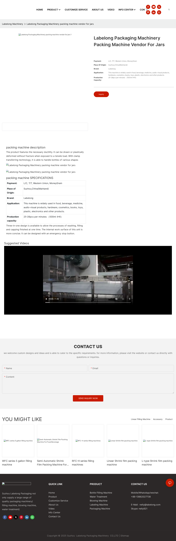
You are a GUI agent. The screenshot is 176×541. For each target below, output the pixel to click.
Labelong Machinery (12, 24)
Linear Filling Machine (140, 419)
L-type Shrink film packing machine (157, 462)
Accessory (158, 419)
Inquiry (101, 94)
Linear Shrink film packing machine (122, 462)
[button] (146, 9)
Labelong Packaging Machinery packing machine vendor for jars (60, 24)
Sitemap (124, 535)
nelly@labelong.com (150, 504)
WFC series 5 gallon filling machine (17, 462)
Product (169, 419)
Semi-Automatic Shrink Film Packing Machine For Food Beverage (52, 462)
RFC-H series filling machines (83, 462)
